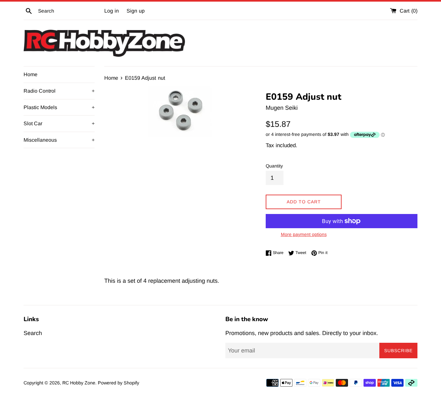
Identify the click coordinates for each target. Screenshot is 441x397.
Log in (111, 11)
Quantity (274, 165)
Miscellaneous (59, 140)
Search (33, 333)
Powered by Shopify (118, 382)
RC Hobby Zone (78, 382)
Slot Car (59, 123)
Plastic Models (59, 107)
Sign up (136, 11)
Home (30, 74)
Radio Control (59, 91)
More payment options (304, 234)
